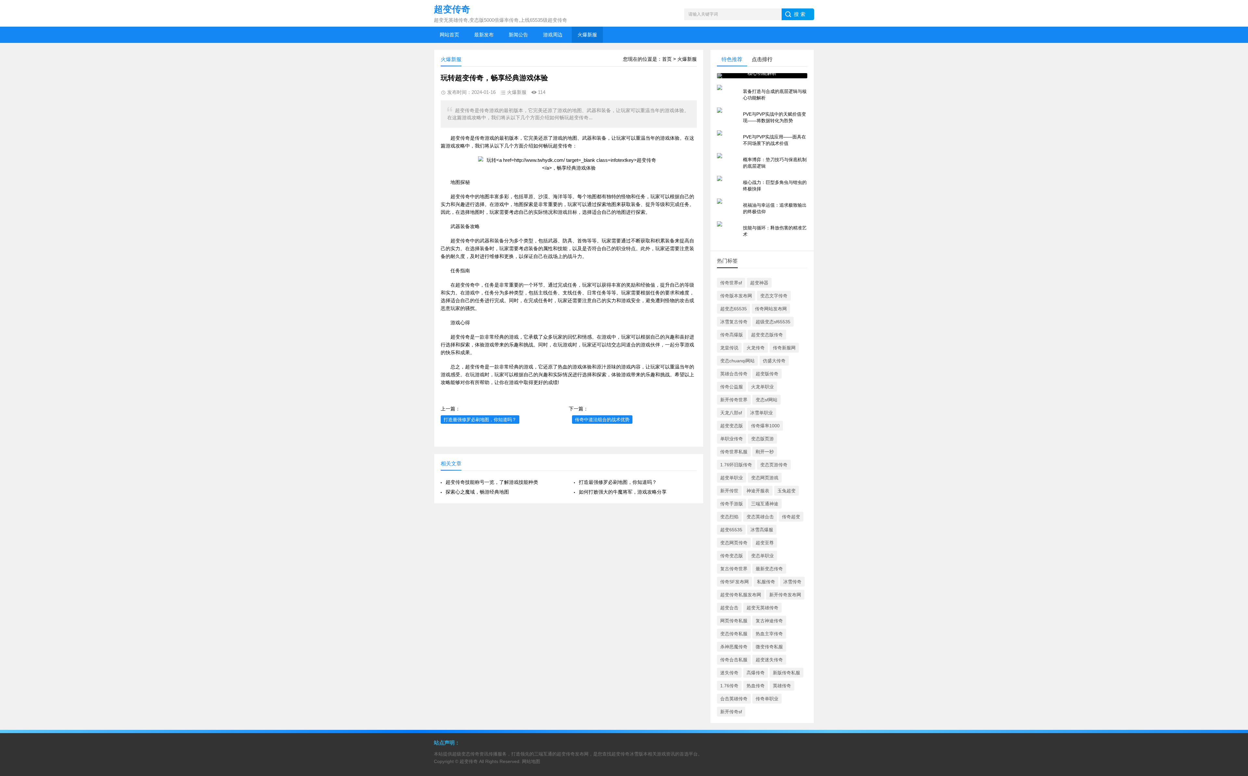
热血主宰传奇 (769, 633)
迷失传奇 (729, 672)
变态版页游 (762, 438)
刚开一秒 (765, 451)
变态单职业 (762, 555)
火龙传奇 (756, 347)
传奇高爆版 (731, 334)
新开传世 (729, 490)
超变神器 (759, 282)
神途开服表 (758, 490)
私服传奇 (766, 581)
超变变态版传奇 (767, 334)
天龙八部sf (731, 412)
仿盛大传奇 (774, 360)
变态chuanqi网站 (737, 360)
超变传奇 (460, 138)
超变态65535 (733, 308)
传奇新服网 (784, 347)
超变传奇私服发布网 (740, 594)
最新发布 (484, 34)
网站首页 (449, 34)
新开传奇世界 (734, 399)
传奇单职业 (767, 698)
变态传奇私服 (734, 633)
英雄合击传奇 (734, 373)
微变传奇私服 (769, 646)
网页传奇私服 (734, 620)
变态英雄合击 (760, 516)
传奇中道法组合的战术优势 (602, 419)
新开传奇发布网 (785, 594)
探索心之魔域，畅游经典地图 (477, 492)
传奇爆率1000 (765, 425)
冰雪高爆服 (761, 529)
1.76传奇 (729, 685)
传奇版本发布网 (736, 295)
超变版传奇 (767, 373)
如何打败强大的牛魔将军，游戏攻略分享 (623, 492)
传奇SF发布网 (734, 581)
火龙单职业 (762, 386)
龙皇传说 (729, 347)
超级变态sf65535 (773, 321)
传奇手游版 (731, 503)
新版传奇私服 (786, 672)
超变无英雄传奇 (762, 607)
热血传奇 (756, 685)
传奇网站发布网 (771, 308)
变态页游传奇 (773, 464)
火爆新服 (587, 34)
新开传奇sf (731, 711)
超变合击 (729, 607)
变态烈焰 (729, 516)
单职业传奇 (731, 438)
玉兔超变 (786, 490)
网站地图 (531, 761)
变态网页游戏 (764, 477)
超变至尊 (765, 542)
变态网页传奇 (734, 542)
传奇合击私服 (734, 659)
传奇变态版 (731, 555)
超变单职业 (731, 477)
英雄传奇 (782, 685)
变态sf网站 (766, 399)
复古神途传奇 (769, 620)
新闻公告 (518, 34)
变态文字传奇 (773, 295)
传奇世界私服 (734, 451)
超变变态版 (731, 425)
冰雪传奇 (792, 581)
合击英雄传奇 (734, 698)
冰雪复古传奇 (734, 321)
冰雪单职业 (761, 412)
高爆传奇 (756, 672)
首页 (667, 59)
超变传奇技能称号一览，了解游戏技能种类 (492, 482)
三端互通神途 (764, 503)
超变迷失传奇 (769, 659)
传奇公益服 (731, 386)
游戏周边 (553, 34)
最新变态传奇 (769, 568)
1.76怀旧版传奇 (736, 464)
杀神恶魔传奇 (734, 646)
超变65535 (731, 529)
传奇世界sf (731, 282)
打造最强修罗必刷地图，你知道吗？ (480, 419)
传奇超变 (791, 516)
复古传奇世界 (734, 568)
